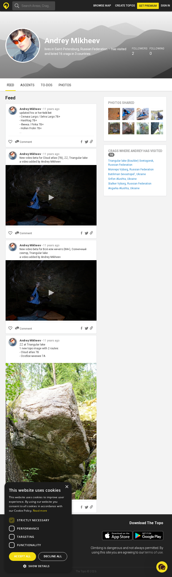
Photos (65, 85)
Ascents (27, 85)
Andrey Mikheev (30, 109)
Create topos (125, 5)
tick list (47, 112)
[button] (38, 566)
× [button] (66, 487)
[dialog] (38, 527)
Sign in (165, 5)
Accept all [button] (22, 556)
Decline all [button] (53, 556)
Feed (10, 85)
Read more (40, 511)
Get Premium (148, 5)
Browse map (102, 5)
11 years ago (51, 109)
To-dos (46, 85)
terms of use (154, 552)
